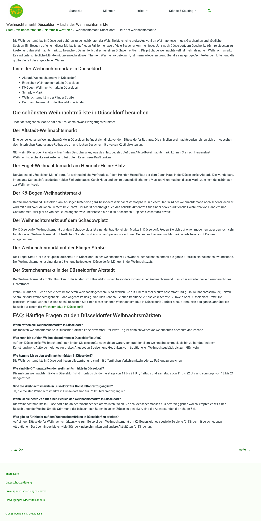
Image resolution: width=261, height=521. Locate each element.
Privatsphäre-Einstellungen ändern (26, 491)
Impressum (12, 473)
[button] (210, 11)
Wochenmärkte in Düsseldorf (62, 307)
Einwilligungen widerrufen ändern (25, 499)
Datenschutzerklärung (19, 482)
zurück (17, 449)
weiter (244, 449)
